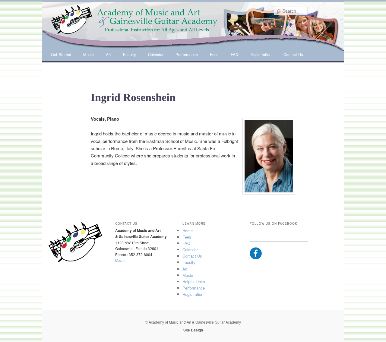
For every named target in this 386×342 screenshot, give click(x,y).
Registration (261, 54)
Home (187, 230)
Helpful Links (193, 281)
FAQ (235, 54)
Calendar (155, 54)
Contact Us (293, 54)
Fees (214, 54)
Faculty (129, 54)
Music (88, 54)
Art (108, 54)
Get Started (61, 54)
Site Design (193, 330)
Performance (187, 54)
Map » (120, 260)
